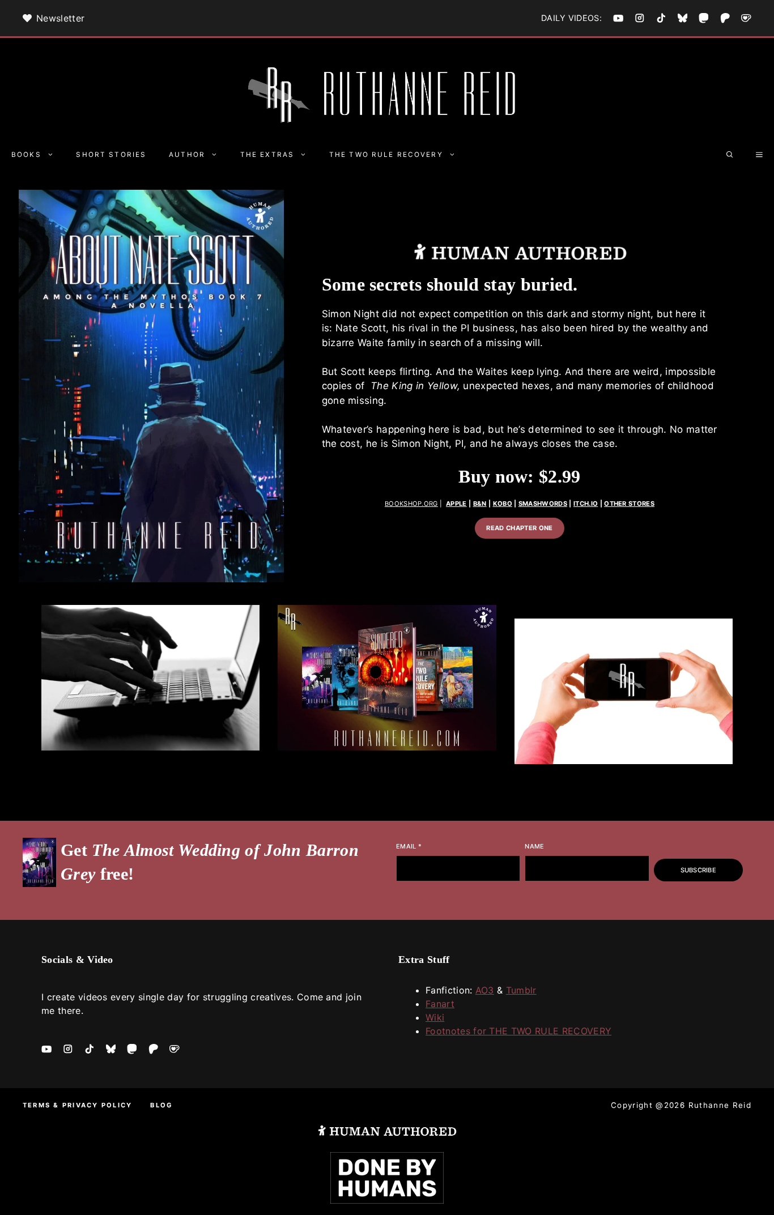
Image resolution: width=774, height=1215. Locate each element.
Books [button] (26, 155)
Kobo (502, 504)
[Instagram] (640, 18)
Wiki (435, 1017)
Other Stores (629, 504)
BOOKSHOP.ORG (411, 504)
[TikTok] (661, 18)
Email (409, 846)
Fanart (440, 1003)
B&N (480, 504)
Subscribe (698, 870)
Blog (161, 1105)
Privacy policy (97, 1105)
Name (534, 846)
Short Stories (111, 155)
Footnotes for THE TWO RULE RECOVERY (518, 1031)
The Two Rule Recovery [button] (386, 155)
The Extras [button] (267, 155)
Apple (456, 504)
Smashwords (542, 504)
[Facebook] (618, 18)
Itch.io (585, 504)
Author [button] (187, 155)
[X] (683, 18)
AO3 (484, 990)
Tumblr (521, 990)
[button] (730, 155)
